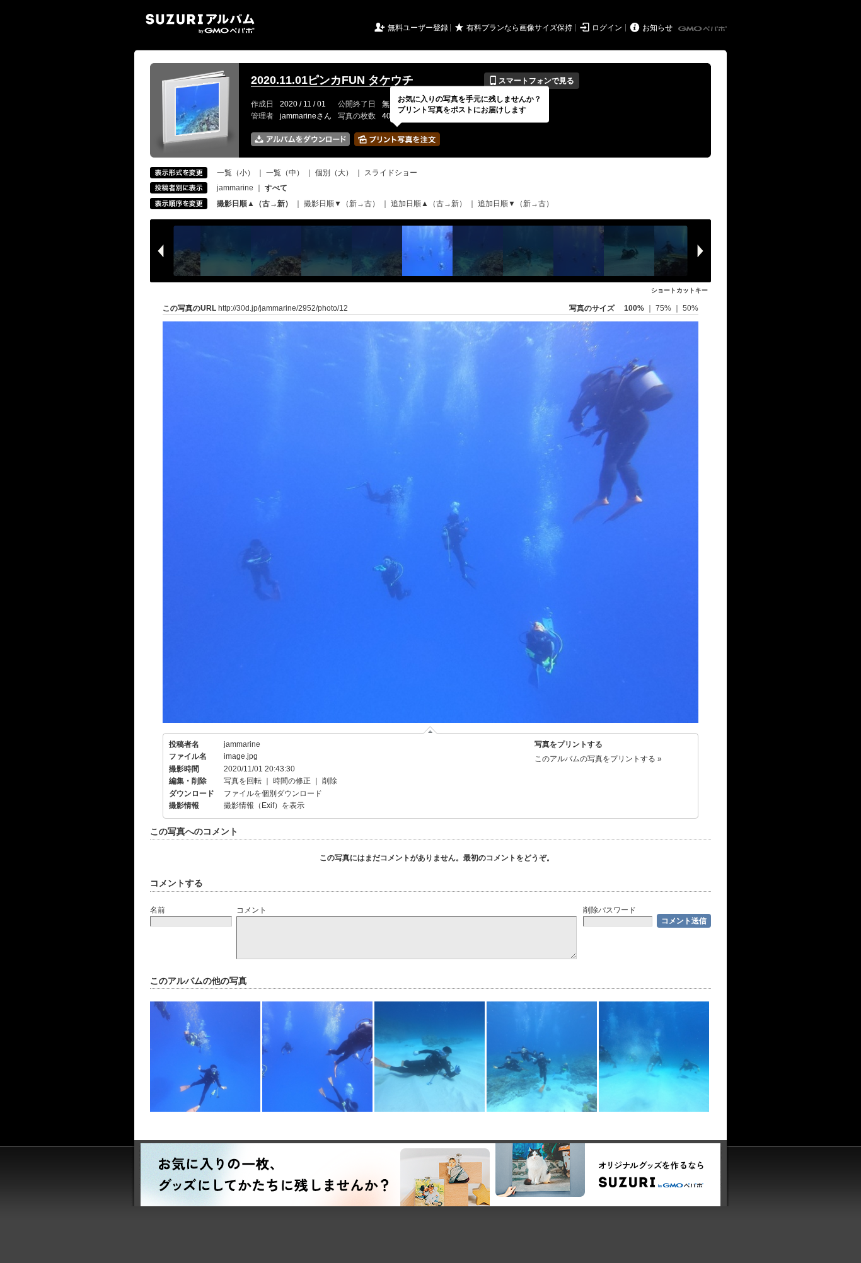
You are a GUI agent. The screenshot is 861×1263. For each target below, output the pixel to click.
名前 (157, 910)
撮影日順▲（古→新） (254, 203)
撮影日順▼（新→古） (341, 203)
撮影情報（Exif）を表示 (264, 805)
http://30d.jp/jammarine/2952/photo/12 (283, 308)
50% (690, 308)
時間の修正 (292, 780)
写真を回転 (243, 780)
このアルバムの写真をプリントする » (598, 758)
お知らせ (657, 27)
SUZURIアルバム (200, 23)
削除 (329, 780)
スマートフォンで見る (531, 80)
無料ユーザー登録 (418, 27)
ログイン (607, 27)
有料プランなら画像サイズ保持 (519, 27)
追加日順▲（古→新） (428, 203)
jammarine (235, 187)
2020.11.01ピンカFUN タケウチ (332, 80)
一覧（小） (236, 172)
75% (664, 308)
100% (634, 308)
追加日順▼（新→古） (515, 203)
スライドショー (390, 172)
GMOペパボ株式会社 (703, 29)
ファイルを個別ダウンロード (273, 793)
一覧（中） (285, 172)
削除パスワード (609, 910)
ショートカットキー (679, 290)
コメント (251, 910)
